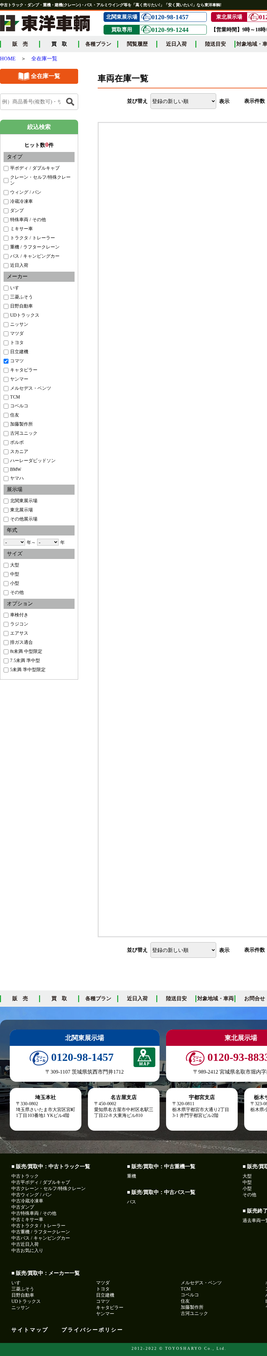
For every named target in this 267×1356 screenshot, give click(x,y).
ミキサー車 (21, 228)
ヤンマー (19, 379)
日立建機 (19, 351)
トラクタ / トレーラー (32, 237)
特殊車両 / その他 (28, 219)
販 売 (20, 44)
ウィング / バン (25, 192)
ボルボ (17, 442)
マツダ (17, 333)
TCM (15, 397)
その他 (17, 592)
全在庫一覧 (44, 58)
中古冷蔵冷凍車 (27, 1200)
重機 (131, 1176)
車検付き (19, 614)
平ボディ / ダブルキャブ (35, 168)
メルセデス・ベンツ (30, 388)
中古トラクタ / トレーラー (38, 1225)
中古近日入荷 (25, 1244)
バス (131, 1201)
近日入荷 (176, 44)
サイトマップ (30, 1330)
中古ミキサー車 (27, 1219)
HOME (8, 58)
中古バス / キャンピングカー (40, 1238)
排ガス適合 (21, 642)
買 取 (59, 998)
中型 (14, 574)
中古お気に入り (27, 1250)
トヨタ (17, 342)
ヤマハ (17, 478)
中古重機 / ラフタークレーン (40, 1231)
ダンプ (17, 210)
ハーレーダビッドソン (33, 460)
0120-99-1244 (170, 29)
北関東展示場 (23, 500)
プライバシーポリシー (92, 1330)
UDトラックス (24, 315)
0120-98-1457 (170, 17)
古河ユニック (23, 433)
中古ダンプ (22, 1207)
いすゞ (17, 287)
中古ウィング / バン (31, 1194)
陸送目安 (215, 44)
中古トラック (25, 1176)
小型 (14, 583)
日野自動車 (21, 306)
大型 (14, 565)
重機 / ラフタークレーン (35, 247)
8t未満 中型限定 (26, 651)
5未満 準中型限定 (28, 669)
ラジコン (19, 624)
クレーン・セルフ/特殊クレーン (40, 180)
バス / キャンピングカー (35, 256)
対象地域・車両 (215, 998)
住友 (14, 415)
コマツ (17, 360)
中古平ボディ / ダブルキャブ (40, 1182)
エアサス (19, 633)
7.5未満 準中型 (25, 660)
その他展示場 (23, 519)
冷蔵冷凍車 (21, 201)
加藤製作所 (21, 424)
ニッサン (19, 324)
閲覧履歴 (137, 44)
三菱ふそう (21, 296)
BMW (15, 469)
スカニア (19, 451)
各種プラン (98, 44)
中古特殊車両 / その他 (33, 1213)
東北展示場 (21, 509)
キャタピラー (23, 370)
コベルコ (19, 405)
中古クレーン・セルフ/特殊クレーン (48, 1188)
